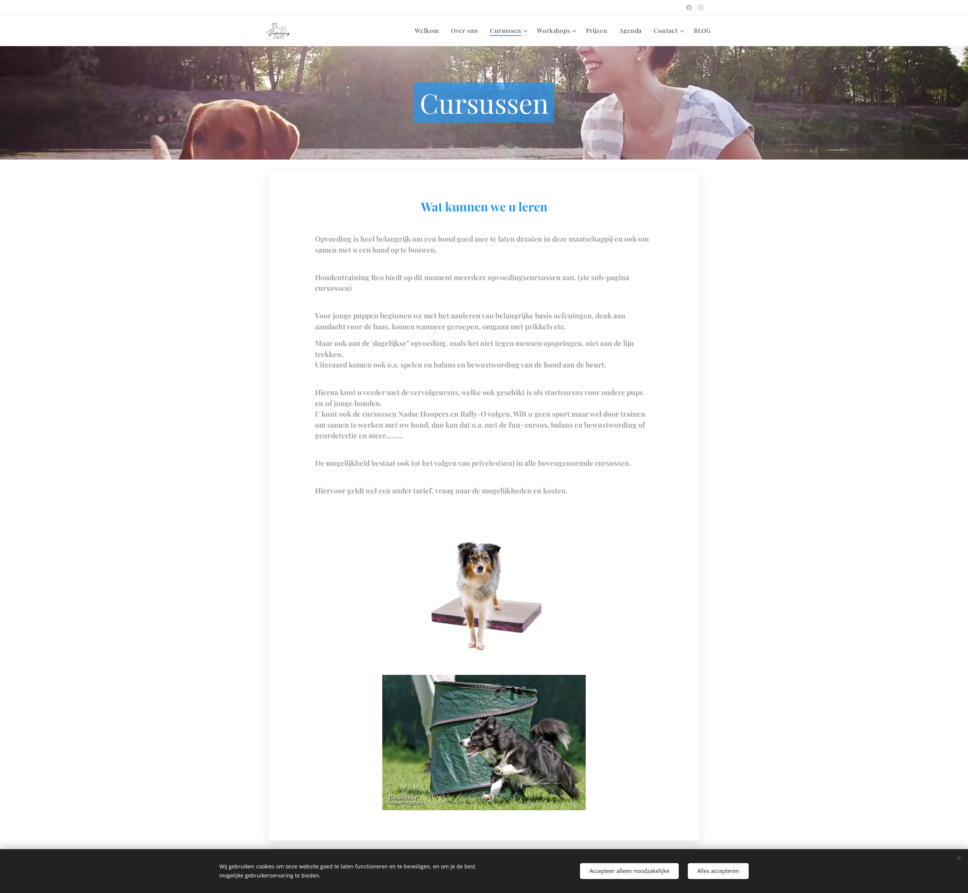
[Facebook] (689, 7)
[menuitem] (429, 30)
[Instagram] (700, 7)
